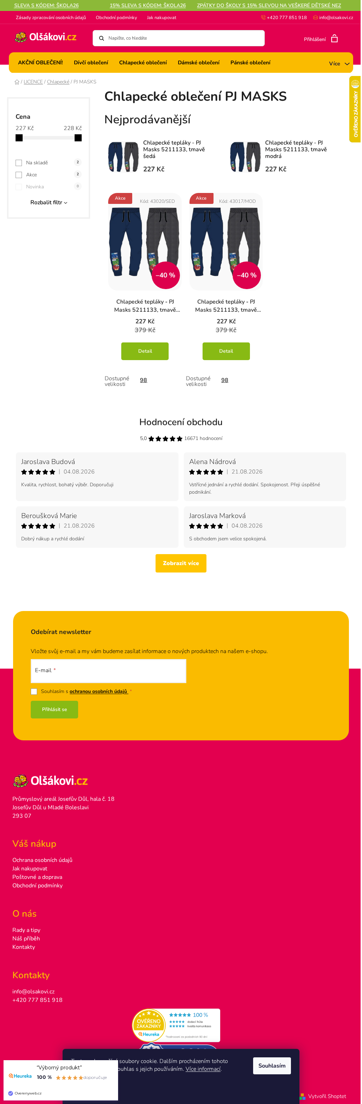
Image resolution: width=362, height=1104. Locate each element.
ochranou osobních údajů (99, 691)
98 (143, 380)
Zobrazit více (181, 563)
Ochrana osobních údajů (42, 860)
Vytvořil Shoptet (327, 1096)
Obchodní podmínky (116, 17)
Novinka (52, 186)
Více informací (203, 1069)
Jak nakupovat (161, 17)
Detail (145, 351)
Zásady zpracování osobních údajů (51, 17)
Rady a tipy (26, 930)
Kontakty (23, 947)
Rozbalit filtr (46, 202)
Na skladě (52, 162)
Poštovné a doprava (37, 877)
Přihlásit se (54, 709)
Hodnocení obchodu (181, 422)
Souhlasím (272, 1066)
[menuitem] (40, 62)
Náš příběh (26, 938)
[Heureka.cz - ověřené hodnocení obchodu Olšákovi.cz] (181, 1026)
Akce (52, 174)
